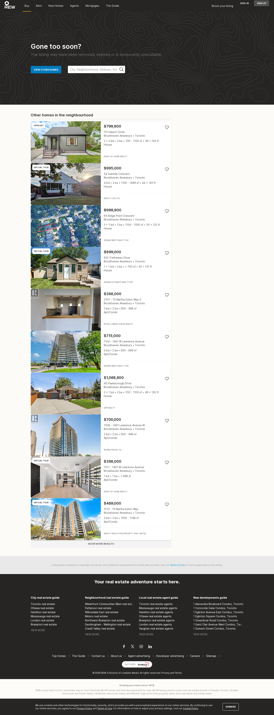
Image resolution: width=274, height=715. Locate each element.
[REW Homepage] (10, 5)
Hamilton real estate (43, 612)
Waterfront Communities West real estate (110, 604)
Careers (195, 655)
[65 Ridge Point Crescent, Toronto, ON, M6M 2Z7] (101, 226)
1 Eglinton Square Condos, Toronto (215, 616)
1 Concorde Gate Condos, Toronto (215, 608)
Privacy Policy (84, 708)
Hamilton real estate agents (156, 612)
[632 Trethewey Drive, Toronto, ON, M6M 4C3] (101, 268)
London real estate (42, 620)
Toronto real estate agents (156, 604)
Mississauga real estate (45, 616)
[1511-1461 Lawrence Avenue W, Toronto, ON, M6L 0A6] (101, 477)
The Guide (112, 5)
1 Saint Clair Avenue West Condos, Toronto (218, 624)
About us (116, 655)
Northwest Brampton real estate (105, 620)
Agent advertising (139, 655)
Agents (74, 5)
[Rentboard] (143, 664)
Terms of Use (177, 565)
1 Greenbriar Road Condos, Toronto (215, 620)
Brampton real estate (44, 624)
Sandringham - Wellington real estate (108, 624)
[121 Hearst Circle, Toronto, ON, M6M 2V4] (101, 142)
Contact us (98, 655)
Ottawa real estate (42, 608)
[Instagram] (141, 647)
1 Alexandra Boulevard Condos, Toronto (218, 604)
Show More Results (101, 543)
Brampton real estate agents (156, 620)
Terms (178, 672)
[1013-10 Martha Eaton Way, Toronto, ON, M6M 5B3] (101, 519)
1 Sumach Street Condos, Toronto (214, 628)
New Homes (55, 5)
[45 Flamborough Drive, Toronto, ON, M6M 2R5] (101, 393)
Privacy (165, 672)
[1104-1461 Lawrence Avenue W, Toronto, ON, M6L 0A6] (101, 352)
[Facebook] (124, 647)
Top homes (59, 655)
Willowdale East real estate (101, 612)
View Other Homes (46, 69)
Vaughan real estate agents (156, 628)
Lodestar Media (130, 672)
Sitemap (211, 655)
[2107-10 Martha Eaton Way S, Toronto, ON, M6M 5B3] (101, 310)
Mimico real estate (96, 616)
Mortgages (92, 5)
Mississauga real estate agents (158, 608)
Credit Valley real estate (100, 628)
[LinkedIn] (150, 647)
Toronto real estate (43, 604)
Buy (27, 5)
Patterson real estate (98, 608)
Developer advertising (170, 655)
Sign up (261, 3)
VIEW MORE (38, 630)
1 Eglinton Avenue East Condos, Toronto (218, 612)
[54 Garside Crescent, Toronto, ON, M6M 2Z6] (101, 184)
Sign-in (244, 3)
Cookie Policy (190, 708)
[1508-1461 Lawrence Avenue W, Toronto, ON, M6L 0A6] (101, 435)
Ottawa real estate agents (155, 616)
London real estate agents (155, 624)
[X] (132, 647)
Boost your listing (222, 5)
